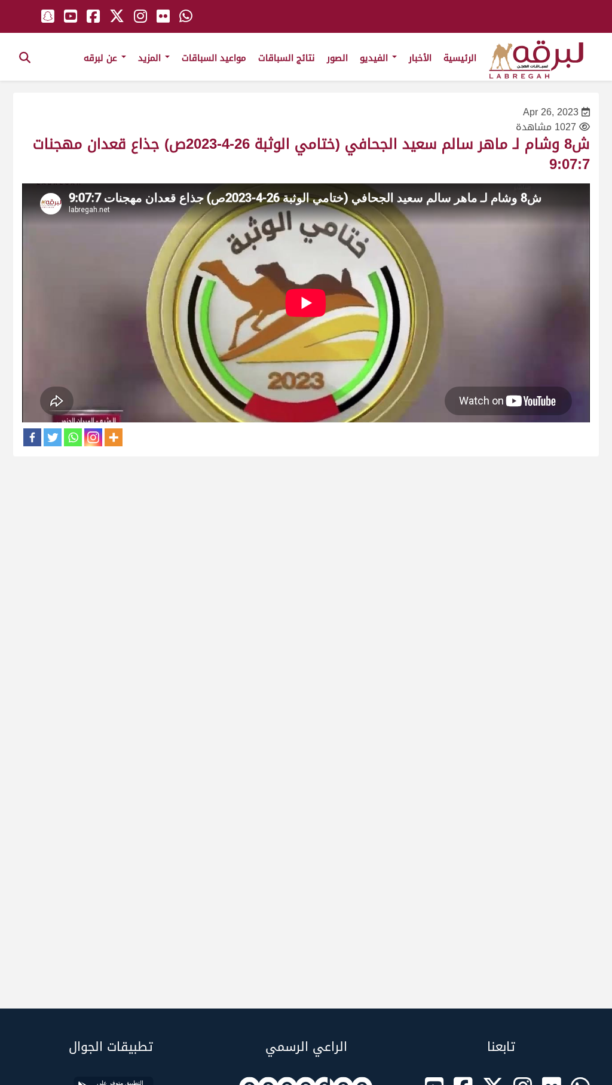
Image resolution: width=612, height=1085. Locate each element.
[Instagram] (93, 437)
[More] (114, 437)
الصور (337, 58)
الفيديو (375, 58)
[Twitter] (53, 437)
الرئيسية (459, 58)
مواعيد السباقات (214, 58)
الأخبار (420, 58)
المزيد (151, 58)
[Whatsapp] (73, 437)
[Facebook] (32, 437)
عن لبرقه (102, 58)
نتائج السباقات (286, 58)
